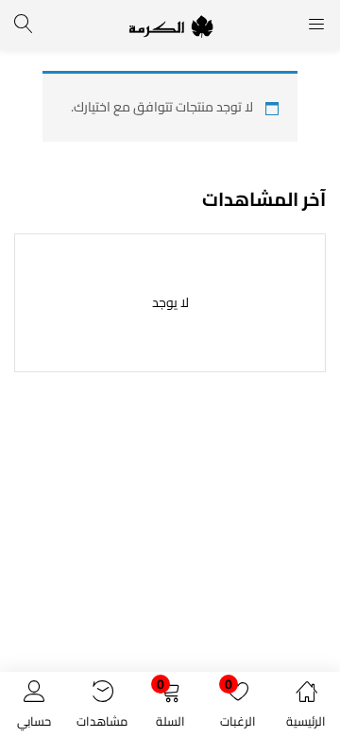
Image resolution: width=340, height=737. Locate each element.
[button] (170, 707)
